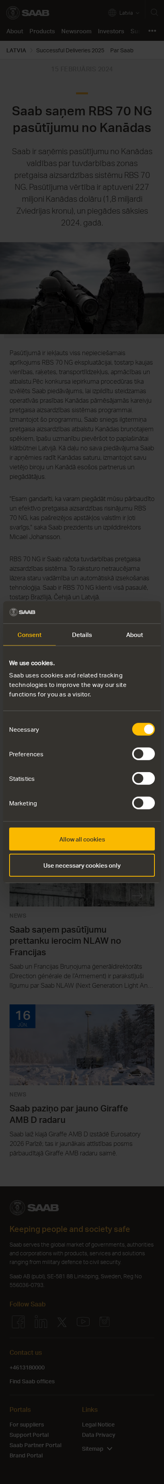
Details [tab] (82, 634)
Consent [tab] (30, 634)
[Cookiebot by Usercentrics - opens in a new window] (120, 612)
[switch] (143, 754)
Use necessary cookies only (82, 865)
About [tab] (134, 634)
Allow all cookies (82, 839)
